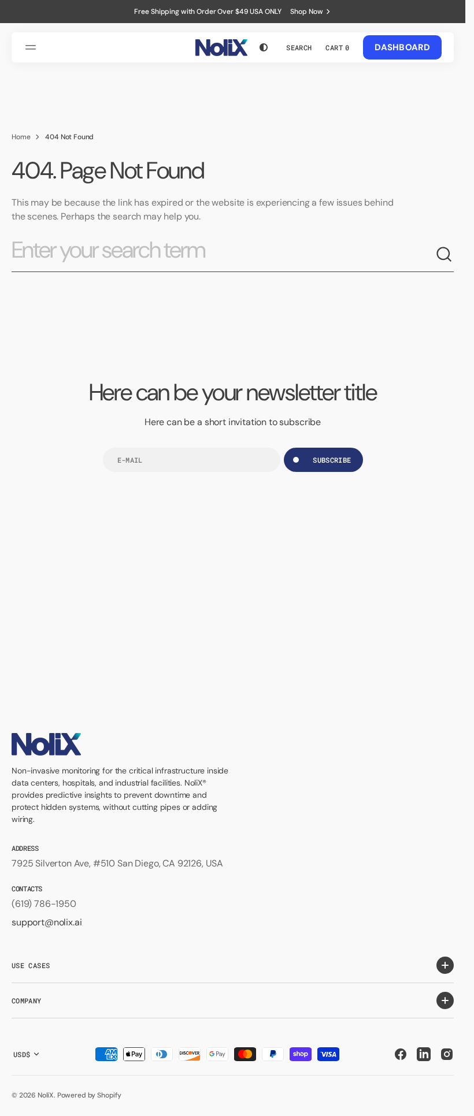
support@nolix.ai (47, 922)
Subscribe (332, 459)
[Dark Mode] (264, 47)
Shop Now (306, 11)
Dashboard (402, 47)
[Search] (444, 254)
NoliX (46, 1095)
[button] (32, 47)
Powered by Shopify (89, 1095)
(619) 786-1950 (44, 904)
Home (21, 137)
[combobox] (223, 254)
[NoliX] (221, 47)
